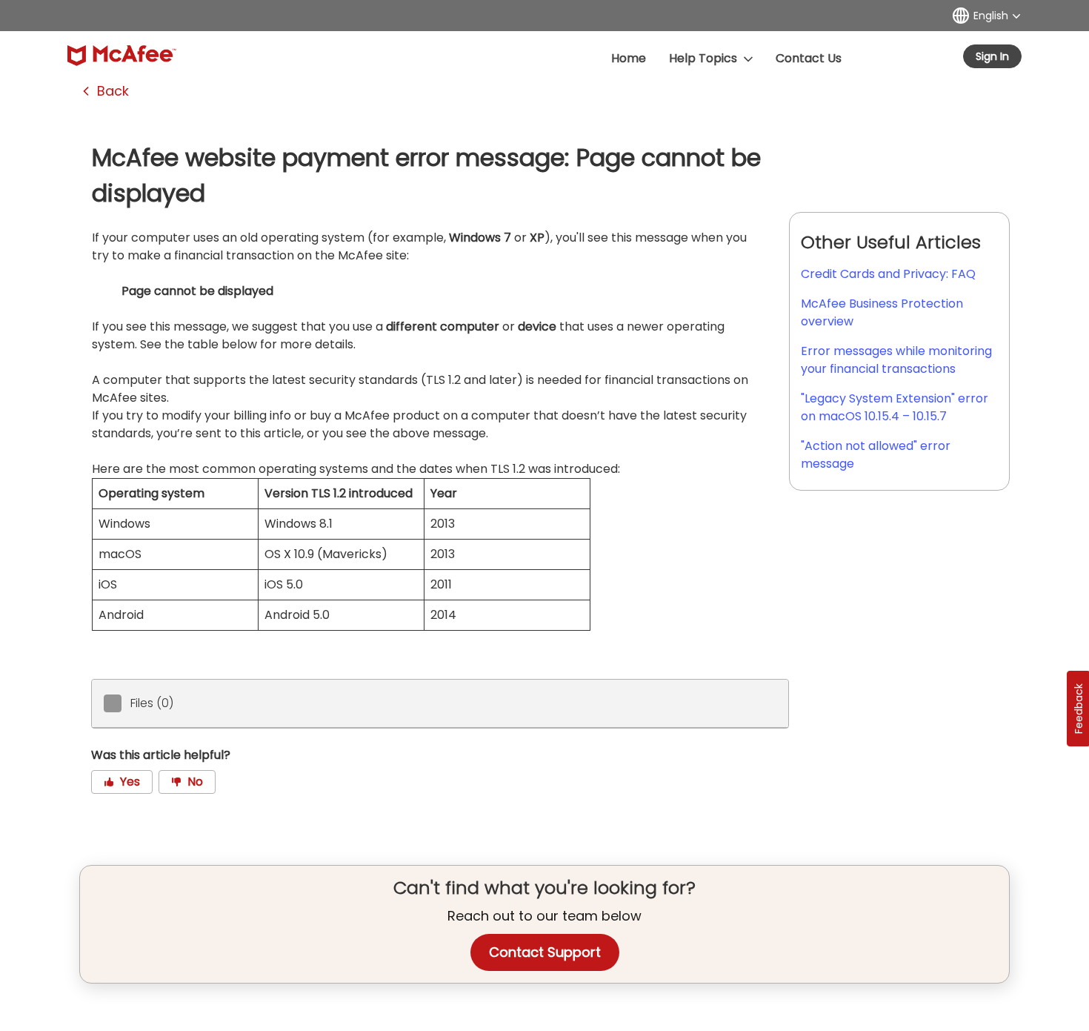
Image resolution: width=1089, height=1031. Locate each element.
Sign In (992, 56)
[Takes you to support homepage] (121, 55)
